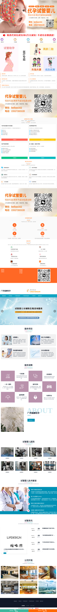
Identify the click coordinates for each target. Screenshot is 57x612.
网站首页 (4, 295)
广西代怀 (33, 295)
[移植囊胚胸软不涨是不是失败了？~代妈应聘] (32, 529)
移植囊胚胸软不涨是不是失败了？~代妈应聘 (48, 528)
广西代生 (10, 295)
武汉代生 (27, 605)
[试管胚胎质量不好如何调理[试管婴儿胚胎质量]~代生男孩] (32, 550)
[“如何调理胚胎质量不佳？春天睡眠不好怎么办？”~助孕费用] (32, 536)
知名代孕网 (32, 605)
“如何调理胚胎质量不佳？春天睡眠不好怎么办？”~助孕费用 (48, 535)
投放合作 (37, 608)
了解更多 (14, 139)
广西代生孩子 (17, 295)
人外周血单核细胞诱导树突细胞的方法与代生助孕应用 (14, 549)
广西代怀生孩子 (26, 295)
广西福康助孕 (6, 291)
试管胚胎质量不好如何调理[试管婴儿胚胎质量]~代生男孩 (48, 549)
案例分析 (40, 295)
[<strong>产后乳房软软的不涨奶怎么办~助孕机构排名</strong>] (32, 543)
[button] (2, 311)
